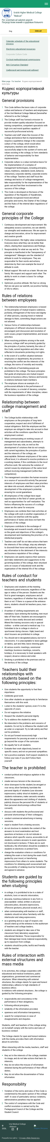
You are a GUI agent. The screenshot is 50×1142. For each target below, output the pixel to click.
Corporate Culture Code (16, 54)
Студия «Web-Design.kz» (29, 1138)
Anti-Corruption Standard (17, 65)
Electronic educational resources (20, 49)
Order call (38, 31)
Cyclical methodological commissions (23, 59)
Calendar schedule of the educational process (22, 42)
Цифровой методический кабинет (22, 70)
